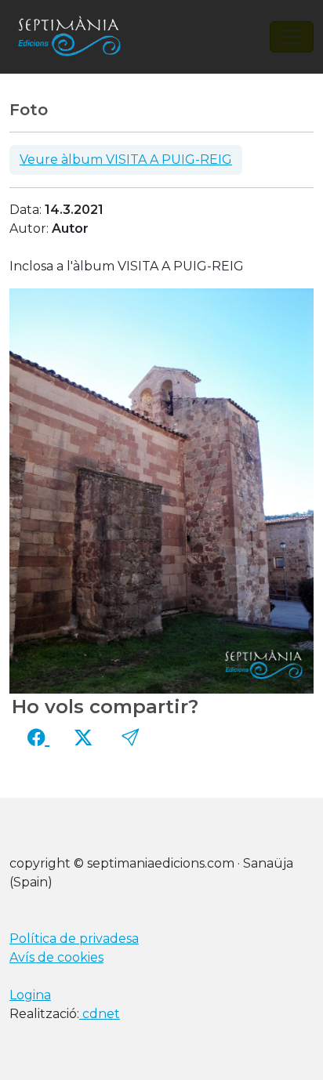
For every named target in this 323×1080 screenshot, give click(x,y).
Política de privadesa (74, 938)
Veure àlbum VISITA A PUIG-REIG (126, 159)
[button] (130, 737)
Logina (30, 995)
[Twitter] (83, 737)
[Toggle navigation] (292, 37)
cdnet (99, 1013)
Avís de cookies (56, 957)
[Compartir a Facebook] (38, 737)
